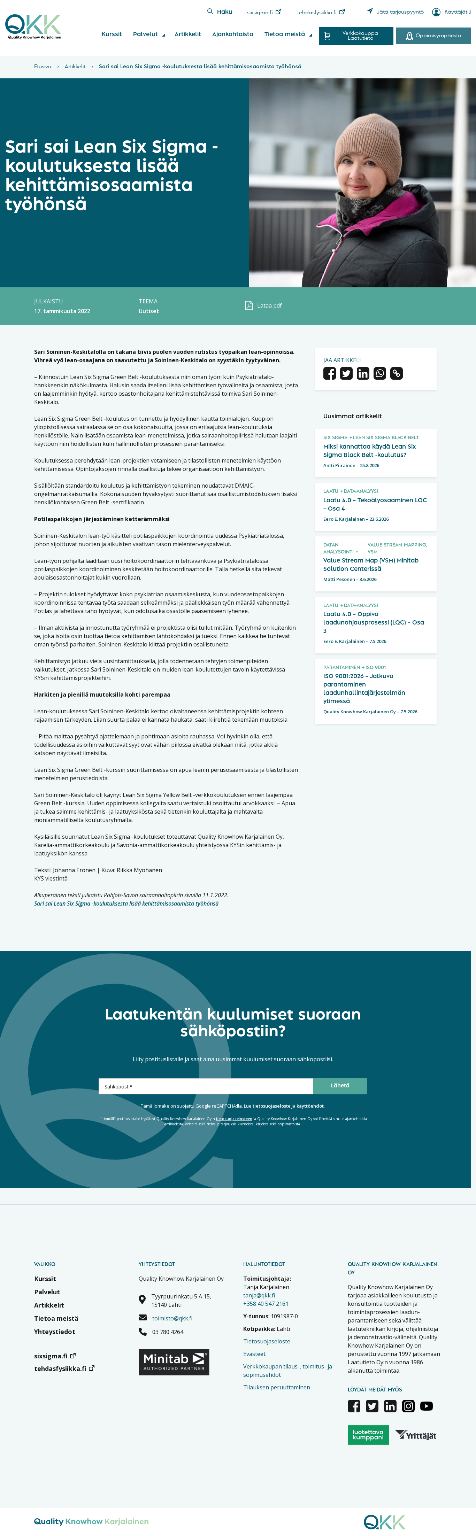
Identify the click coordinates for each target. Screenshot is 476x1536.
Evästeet (254, 1354)
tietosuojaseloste (272, 1106)
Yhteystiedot (54, 1331)
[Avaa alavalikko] (163, 35)
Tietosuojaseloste (266, 1341)
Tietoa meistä (284, 34)
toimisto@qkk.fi (172, 1318)
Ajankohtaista (232, 34)
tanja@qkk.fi (259, 1295)
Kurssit (112, 34)
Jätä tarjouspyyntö (400, 12)
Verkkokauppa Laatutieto (360, 36)
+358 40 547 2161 (266, 1304)
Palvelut (145, 34)
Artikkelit (188, 34)
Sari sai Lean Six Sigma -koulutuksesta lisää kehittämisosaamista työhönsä (126, 903)
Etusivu (42, 66)
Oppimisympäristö (438, 35)
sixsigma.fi (260, 12)
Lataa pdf (269, 305)
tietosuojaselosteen (234, 1118)
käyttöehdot (310, 1106)
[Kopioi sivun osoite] (396, 374)
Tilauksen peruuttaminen (276, 1387)
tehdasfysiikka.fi (317, 12)
